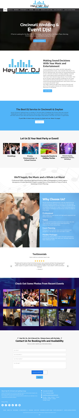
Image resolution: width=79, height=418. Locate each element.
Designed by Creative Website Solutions (50, 412)
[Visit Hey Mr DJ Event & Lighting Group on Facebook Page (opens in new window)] (6, 405)
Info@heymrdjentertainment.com (50, 395)
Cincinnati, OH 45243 (48, 390)
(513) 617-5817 (50, 393)
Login (39, 414)
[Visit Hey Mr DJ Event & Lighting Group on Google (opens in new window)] (2, 405)
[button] (67, 266)
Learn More (48, 90)
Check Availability (39, 40)
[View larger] (11, 298)
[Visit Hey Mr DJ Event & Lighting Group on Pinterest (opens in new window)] (19, 405)
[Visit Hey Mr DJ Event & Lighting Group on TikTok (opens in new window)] (13, 405)
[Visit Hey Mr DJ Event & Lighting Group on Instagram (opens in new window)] (9, 405)
